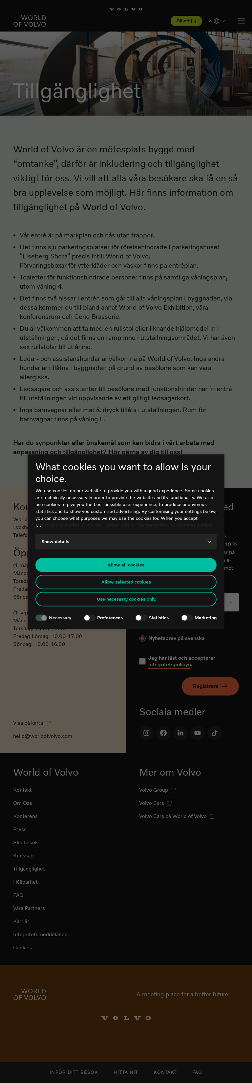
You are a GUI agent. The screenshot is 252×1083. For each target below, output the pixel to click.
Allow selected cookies (126, 582)
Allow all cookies (126, 565)
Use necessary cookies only (126, 599)
